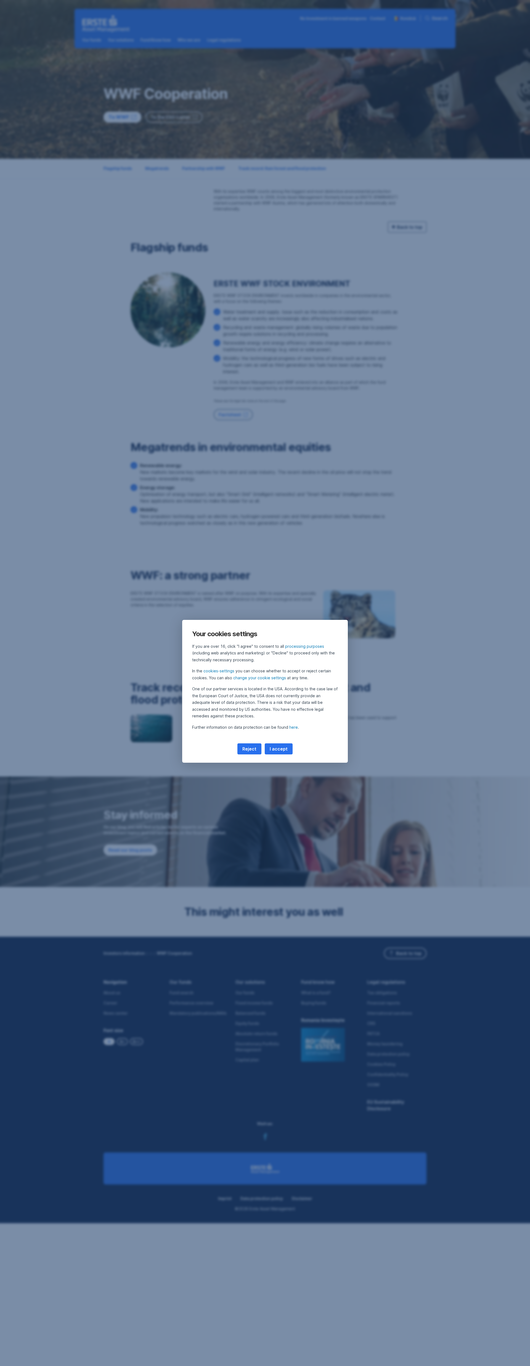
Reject (249, 749)
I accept (279, 749)
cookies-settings (218, 670)
